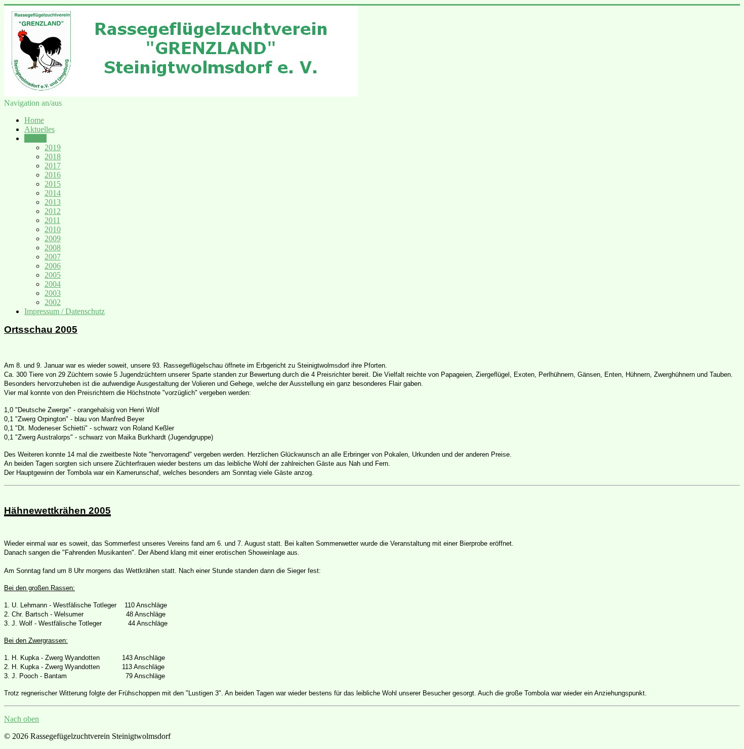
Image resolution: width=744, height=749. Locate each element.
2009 (53, 238)
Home (34, 120)
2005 (53, 275)
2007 (53, 256)
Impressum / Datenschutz (64, 311)
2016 (53, 174)
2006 (53, 265)
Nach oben (21, 719)
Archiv (35, 138)
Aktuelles (39, 129)
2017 (53, 165)
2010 (53, 229)
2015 (53, 184)
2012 (53, 211)
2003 (53, 293)
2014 (53, 193)
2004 (53, 284)
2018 (53, 156)
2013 (53, 202)
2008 (53, 247)
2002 (53, 302)
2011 (52, 220)
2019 (53, 147)
